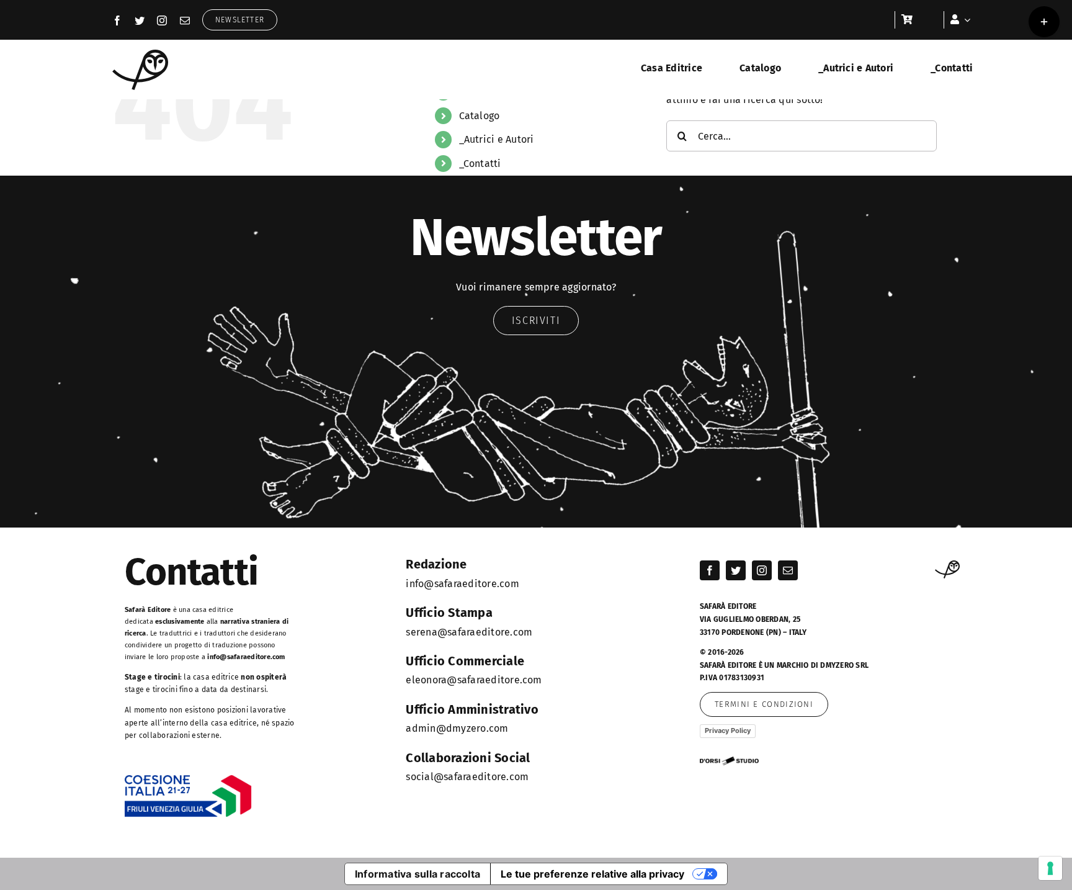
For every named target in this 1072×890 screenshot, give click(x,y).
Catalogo (479, 116)
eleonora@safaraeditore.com (474, 680)
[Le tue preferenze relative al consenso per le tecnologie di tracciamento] (1050, 868)
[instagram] (162, 20)
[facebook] (117, 20)
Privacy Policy (728, 730)
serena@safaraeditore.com (469, 632)
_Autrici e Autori (496, 139)
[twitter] (140, 20)
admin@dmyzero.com (457, 728)
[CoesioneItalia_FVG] (188, 779)
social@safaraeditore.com (467, 777)
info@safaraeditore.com (246, 657)
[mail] (185, 20)
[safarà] (140, 54)
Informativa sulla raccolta (417, 874)
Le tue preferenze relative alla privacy (592, 874)
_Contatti (480, 163)
